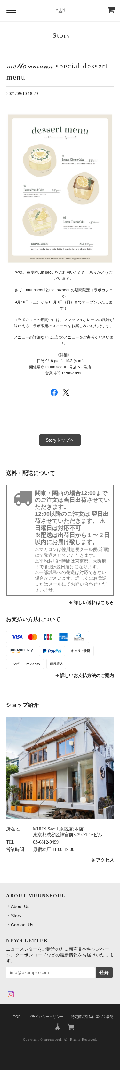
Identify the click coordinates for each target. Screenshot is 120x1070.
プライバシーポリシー (45, 1017)
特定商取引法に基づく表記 (92, 1017)
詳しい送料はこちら (94, 602)
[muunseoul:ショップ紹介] (60, 768)
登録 (104, 972)
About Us (20, 906)
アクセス (105, 860)
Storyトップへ (60, 440)
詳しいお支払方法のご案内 (87, 675)
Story (16, 915)
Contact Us (22, 924)
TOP (16, 1017)
